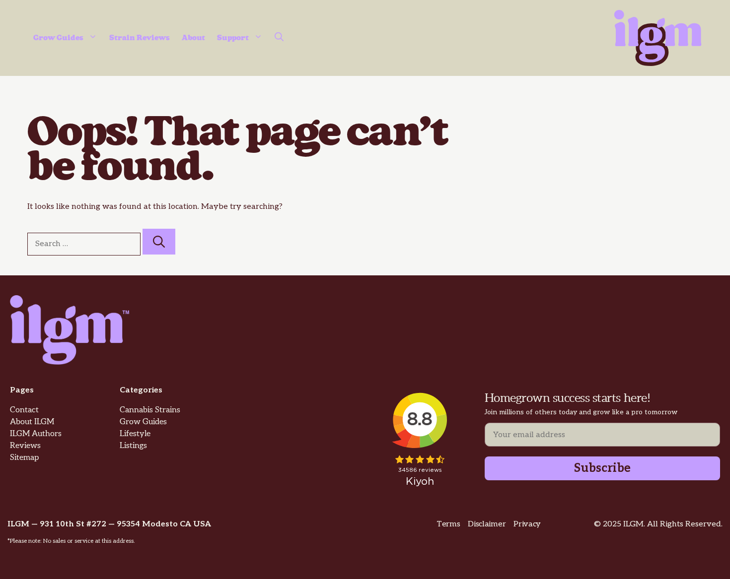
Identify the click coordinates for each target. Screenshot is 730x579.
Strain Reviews (139, 38)
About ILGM (32, 422)
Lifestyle (135, 434)
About (193, 38)
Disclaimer (487, 524)
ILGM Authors (36, 434)
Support (233, 38)
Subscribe (602, 468)
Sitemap (24, 457)
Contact (24, 410)
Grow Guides (58, 38)
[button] (279, 38)
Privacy (527, 524)
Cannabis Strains (150, 410)
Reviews (25, 445)
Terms (448, 524)
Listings (133, 445)
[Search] (159, 242)
